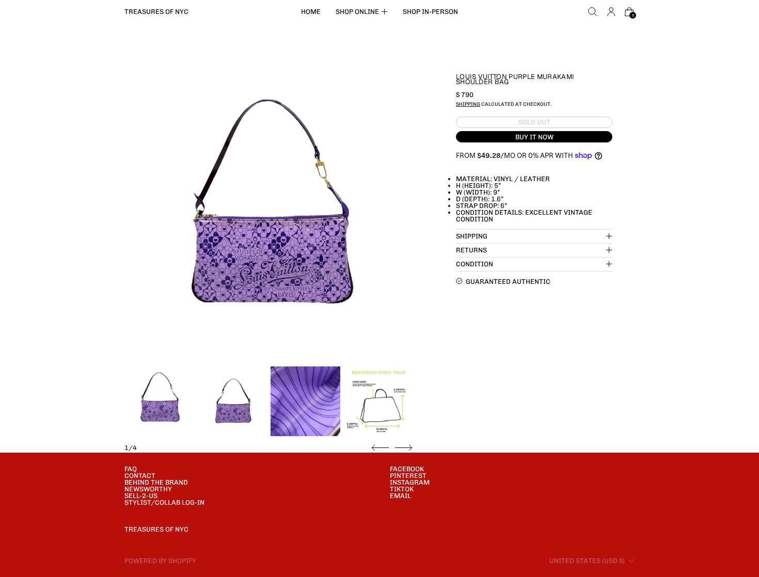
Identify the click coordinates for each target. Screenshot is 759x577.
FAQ (130, 469)
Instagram (410, 482)
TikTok (402, 489)
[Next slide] (403, 448)
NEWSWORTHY (148, 489)
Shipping (468, 103)
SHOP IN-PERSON (430, 11)
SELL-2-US (140, 496)
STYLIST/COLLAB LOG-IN (164, 502)
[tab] (159, 401)
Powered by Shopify (160, 561)
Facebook (407, 469)
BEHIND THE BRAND (156, 482)
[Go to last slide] (380, 448)
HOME (311, 11)
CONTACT (139, 475)
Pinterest (408, 475)
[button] (593, 12)
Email (400, 495)
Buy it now (534, 136)
